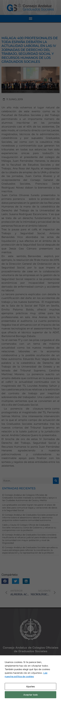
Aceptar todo (30, 694)
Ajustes (30, 686)
